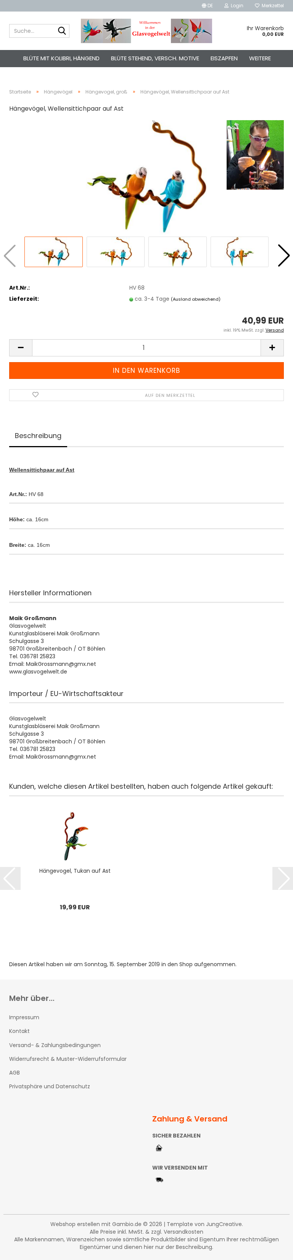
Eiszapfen (224, 58)
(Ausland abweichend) (196, 299)
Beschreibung (38, 435)
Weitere (260, 58)
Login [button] (236, 5)
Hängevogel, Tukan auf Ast (75, 871)
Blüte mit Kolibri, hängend (61, 58)
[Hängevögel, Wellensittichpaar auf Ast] (146, 177)
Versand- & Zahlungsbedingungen (55, 1045)
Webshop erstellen (75, 1224)
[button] (207, 5)
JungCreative (224, 1224)
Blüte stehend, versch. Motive (155, 58)
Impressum (24, 1017)
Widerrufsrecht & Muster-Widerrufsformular (68, 1059)
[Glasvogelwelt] (147, 31)
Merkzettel (271, 5)
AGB (14, 1072)
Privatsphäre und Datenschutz (49, 1086)
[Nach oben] (272, 1248)
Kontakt (19, 1031)
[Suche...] (62, 31)
